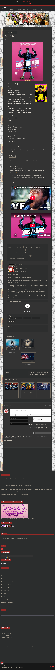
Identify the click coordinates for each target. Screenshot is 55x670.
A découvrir (11, 9)
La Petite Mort (41, 392)
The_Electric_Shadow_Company (17, 253)
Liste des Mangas (6, 587)
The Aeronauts (28, 347)
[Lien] (27, 415)
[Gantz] (11, 383)
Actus (9, 6)
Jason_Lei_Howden (41, 247)
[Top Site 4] (3, 536)
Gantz (7, 392)
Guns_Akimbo (20, 247)
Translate (11, 557)
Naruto (8, 372)
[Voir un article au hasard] (53, 8)
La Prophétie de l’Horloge (27, 392)
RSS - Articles (6, 549)
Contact (4, 596)
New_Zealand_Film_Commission (17, 250)
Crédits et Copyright (7, 599)
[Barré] (17, 415)
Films (7, 32)
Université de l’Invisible (23, 9)
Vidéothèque (28, 6)
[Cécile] (11, 267)
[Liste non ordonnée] (21, 415)
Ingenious (29, 250)
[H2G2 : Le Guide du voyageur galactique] (12, 343)
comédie (33, 247)
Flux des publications (5, 617)
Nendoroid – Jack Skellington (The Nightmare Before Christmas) (39, 373)
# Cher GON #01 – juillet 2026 (24, 1)
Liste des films (5, 578)
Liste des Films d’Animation (8, 581)
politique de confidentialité (37, 429)
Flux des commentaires (5, 620)
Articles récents (18, 264)
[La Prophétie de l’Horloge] (27, 383)
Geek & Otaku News (33, 427)
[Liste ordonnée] (19, 415)
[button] (11, 6)
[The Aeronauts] (27, 343)
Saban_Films (27, 256)
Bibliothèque (18, 6)
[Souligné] (15, 415)
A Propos (4, 593)
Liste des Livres (6, 590)
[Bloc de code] (25, 415)
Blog (34, 9)
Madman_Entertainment (37, 256)
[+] (31, 414)
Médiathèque (38, 6)
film (14, 247)
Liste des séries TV (6, 575)
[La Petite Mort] (43, 383)
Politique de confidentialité (7, 602)
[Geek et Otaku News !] (2, 8)
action (27, 247)
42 (39, 9)
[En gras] (11, 415)
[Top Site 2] (1, 536)
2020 (27, 259)
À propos (11, 264)
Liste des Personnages (7, 584)
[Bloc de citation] (23, 415)
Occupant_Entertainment (15, 256)
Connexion (49, 405)
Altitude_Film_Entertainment (33, 253)
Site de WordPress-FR (5, 623)
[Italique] (13, 415)
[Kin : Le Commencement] (27, 356)
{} (29, 414)
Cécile (13, 39)
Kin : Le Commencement (28, 361)
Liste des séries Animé (7, 572)
